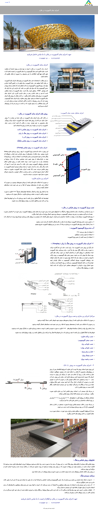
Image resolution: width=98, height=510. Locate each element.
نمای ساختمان (35, 166)
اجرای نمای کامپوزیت (42, 69)
